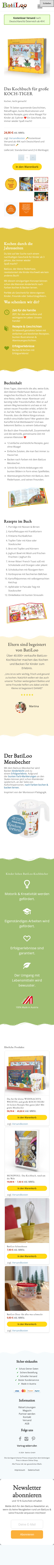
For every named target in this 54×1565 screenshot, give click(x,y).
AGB (27, 1423)
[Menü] (38, 5)
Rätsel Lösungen (27, 1407)
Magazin (27, 1410)
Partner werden (27, 1413)
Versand (27, 1420)
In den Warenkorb (27, 167)
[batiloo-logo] (22, 5)
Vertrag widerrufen (27, 1445)
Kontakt (27, 1417)
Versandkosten (17, 138)
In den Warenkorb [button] (27, 1117)
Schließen (47, 3)
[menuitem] (39, 5)
